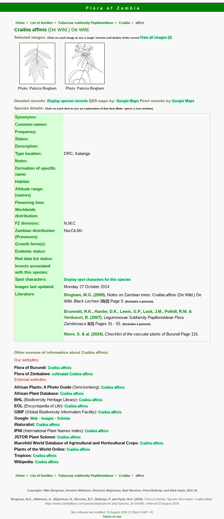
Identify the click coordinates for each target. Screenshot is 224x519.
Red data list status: (34, 258)
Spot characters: (31, 279)
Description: (27, 146)
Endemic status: (30, 251)
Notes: (21, 160)
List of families (41, 23)
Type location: (28, 153)
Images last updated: (35, 286)
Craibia (124, 23)
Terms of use (112, 516)
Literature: (25, 294)
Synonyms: (26, 117)
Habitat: (22, 181)
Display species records (67, 101)
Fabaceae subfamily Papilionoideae (85, 23)
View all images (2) (156, 37)
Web (34, 418)
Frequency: (26, 131)
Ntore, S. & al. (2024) (83, 334)
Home (20, 23)
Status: (22, 138)
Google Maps (127, 101)
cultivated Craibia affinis (72, 374)
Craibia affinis (59, 368)
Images (47, 418)
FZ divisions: (27, 223)
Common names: (31, 124)
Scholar (63, 418)
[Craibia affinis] (37, 63)
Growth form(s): (30, 244)
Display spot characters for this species (97, 279)
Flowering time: (30, 202)
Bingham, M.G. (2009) (84, 294)
